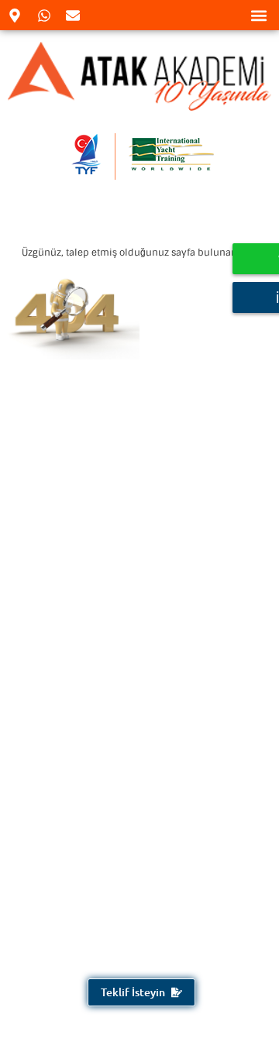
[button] (258, 15)
